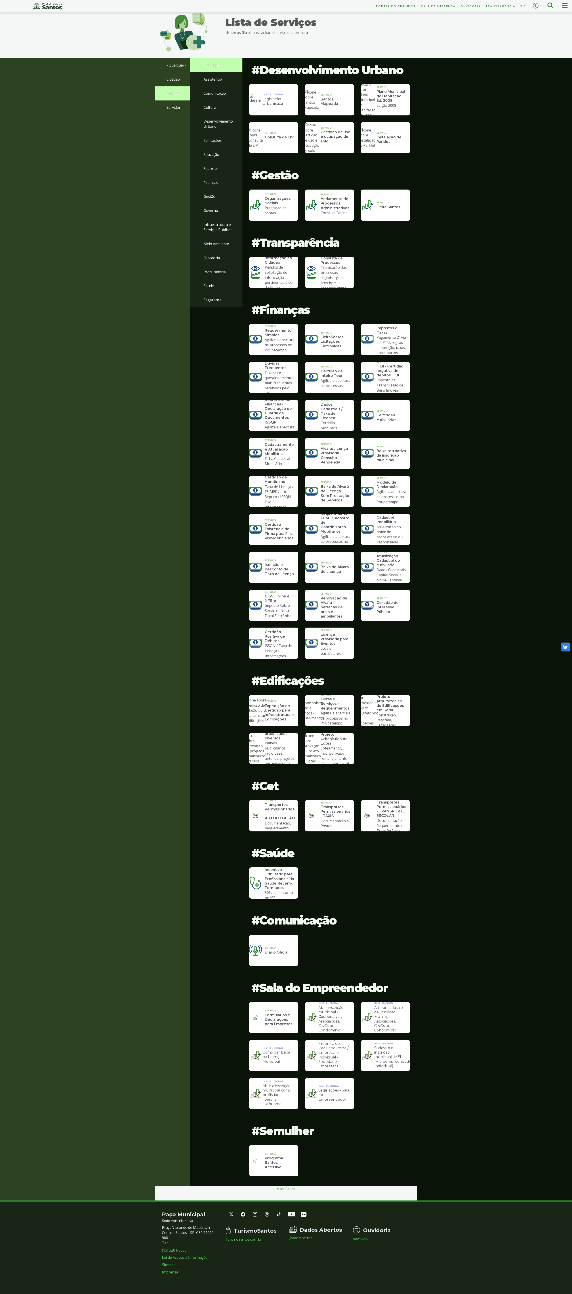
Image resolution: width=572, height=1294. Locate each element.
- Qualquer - (176, 65)
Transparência (500, 6)
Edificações (213, 140)
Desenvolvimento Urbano (218, 124)
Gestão (209, 196)
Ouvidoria (471, 6)
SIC (523, 6)
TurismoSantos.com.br (243, 1239)
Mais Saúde (286, 1188)
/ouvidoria (360, 1238)
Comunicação (215, 93)
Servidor (173, 107)
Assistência (213, 79)
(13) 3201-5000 (174, 1250)
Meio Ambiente (216, 243)
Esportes (211, 168)
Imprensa (170, 1272)
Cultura (210, 107)
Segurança (212, 299)
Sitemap (169, 1264)
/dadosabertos (300, 1238)
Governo (211, 210)
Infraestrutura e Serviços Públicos (218, 227)
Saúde (209, 285)
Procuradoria (215, 271)
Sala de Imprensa (438, 6)
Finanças (211, 182)
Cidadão (173, 79)
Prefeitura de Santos (47, 6)
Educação (211, 154)
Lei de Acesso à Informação (185, 1257)
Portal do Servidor (396, 6)
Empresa (173, 93)
